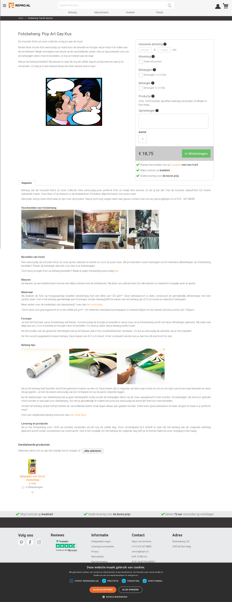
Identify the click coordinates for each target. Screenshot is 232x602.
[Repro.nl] (20, 5)
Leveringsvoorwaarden (102, 546)
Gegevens (26, 183)
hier (116, 270)
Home (20, 18)
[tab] (26, 182)
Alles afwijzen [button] (130, 589)
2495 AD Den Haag (181, 546)
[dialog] (116, 582)
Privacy (95, 551)
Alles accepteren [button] (103, 589)
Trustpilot (176, 164)
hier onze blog (94, 304)
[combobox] (116, 5)
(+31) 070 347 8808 (141, 546)
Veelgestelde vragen (101, 541)
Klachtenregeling (99, 561)
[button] (32, 492)
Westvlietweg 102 (181, 541)
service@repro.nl (140, 551)
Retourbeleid (97, 556)
